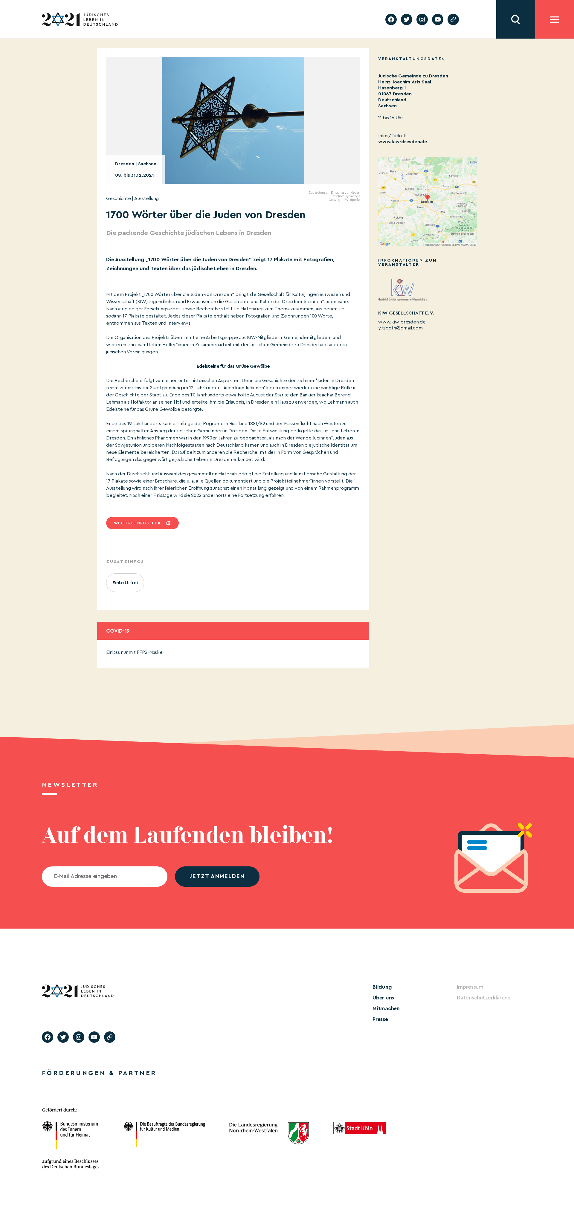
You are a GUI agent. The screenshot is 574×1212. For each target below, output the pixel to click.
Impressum (470, 987)
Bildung (382, 987)
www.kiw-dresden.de (402, 141)
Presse (380, 1019)
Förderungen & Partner (99, 1073)
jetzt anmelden (217, 876)
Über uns (383, 997)
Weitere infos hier (137, 523)
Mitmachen (386, 1008)
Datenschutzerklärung (484, 997)
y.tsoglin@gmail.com (400, 328)
